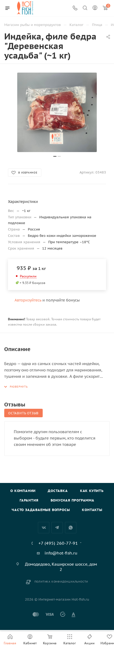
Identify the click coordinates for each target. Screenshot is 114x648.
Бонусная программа (72, 500)
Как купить (92, 491)
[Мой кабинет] (95, 8)
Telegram (57, 527)
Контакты (92, 510)
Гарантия (29, 500)
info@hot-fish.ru (61, 553)
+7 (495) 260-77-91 (58, 543)
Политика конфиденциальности (61, 581)
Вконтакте (43, 527)
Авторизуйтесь (28, 300)
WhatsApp (70, 527)
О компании (23, 491)
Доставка (58, 491)
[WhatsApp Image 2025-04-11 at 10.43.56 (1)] (57, 112)
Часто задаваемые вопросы (41, 510)
